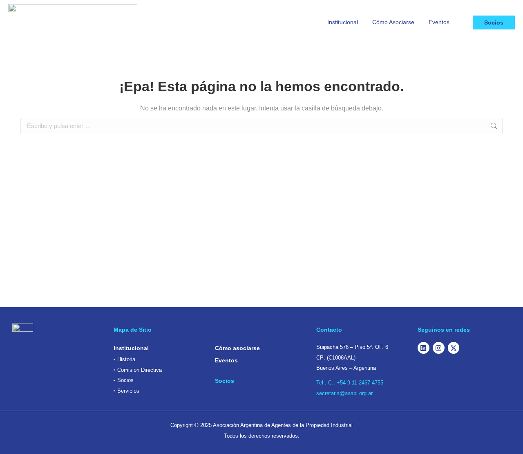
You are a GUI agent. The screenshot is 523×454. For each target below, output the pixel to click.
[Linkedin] (423, 348)
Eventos (226, 360)
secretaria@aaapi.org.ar (344, 393)
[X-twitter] (454, 348)
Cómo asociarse (237, 348)
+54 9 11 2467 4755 (360, 383)
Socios (493, 22)
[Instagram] (439, 348)
